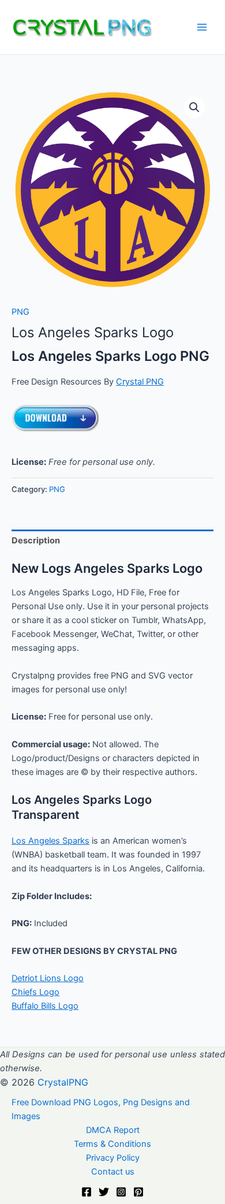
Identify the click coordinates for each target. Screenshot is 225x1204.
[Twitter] (104, 1192)
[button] (194, 107)
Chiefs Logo (35, 992)
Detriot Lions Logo (48, 978)
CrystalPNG (63, 1082)
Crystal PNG (140, 382)
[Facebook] (86, 1192)
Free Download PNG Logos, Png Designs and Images (101, 1109)
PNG (20, 312)
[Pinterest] (138, 1192)
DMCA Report (113, 1130)
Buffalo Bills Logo (45, 1006)
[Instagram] (121, 1192)
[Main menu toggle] (201, 27)
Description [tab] (36, 540)
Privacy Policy (113, 1158)
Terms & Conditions (112, 1144)
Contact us (112, 1171)
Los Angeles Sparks (50, 841)
